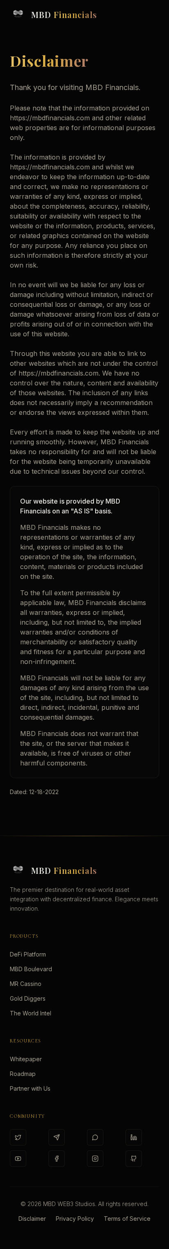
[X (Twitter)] (18, 1137)
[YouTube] (18, 1158)
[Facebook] (56, 1158)
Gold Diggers (28, 998)
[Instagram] (95, 1158)
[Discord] (95, 1137)
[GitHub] (134, 1158)
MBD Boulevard (31, 968)
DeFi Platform (28, 954)
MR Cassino (25, 983)
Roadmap (23, 1073)
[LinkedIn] (134, 1137)
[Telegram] (56, 1137)
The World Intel (30, 1013)
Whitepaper (26, 1058)
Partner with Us (30, 1088)
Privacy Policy (75, 1218)
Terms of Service (127, 1218)
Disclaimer (32, 1218)
